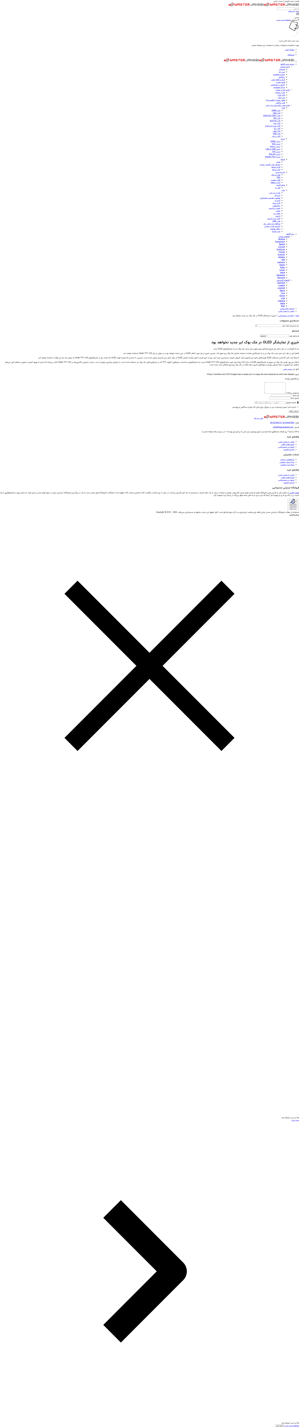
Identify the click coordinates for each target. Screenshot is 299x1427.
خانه (297, 315)
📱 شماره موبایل (292, 402)
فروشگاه (291, 55)
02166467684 (288, 423)
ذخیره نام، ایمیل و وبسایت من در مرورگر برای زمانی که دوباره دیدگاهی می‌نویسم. (264, 407)
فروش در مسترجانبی (286, 447)
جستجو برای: (294, 336)
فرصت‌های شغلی (287, 444)
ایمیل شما (295, 398)
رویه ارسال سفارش (286, 462)
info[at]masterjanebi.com (283, 427)
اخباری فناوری (288, 449)
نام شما (296, 395)
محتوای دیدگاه (292, 393)
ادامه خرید (279, 1426)
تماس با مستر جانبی (286, 442)
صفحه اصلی (289, 50)
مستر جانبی (287, 369)
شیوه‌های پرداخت (287, 459)
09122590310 (276, 423)
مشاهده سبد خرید (291, 1425)
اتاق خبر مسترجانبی (286, 315)
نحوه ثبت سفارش (287, 465)
